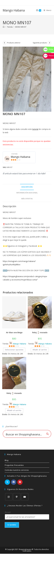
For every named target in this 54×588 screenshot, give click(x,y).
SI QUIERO (11, 525)
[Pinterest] (16, 496)
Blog (6, 460)
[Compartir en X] (7, 482)
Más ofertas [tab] (27, 199)
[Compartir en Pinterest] (20, 482)
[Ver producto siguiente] (49, 43)
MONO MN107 (20, 27)
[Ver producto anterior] (4, 43)
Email (8, 512)
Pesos (49, 55)
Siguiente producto (40, 43)
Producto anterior (13, 43)
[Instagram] (8, 496)
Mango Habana (14, 10)
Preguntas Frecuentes (14, 465)
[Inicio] (3, 27)
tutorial (35, 129)
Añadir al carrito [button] (40, 350)
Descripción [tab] (27, 187)
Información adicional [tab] (27, 193)
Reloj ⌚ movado (39, 332)
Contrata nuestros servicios (17, 470)
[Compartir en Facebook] (13, 482)
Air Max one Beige (14, 332)
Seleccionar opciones (14, 350)
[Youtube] (24, 496)
